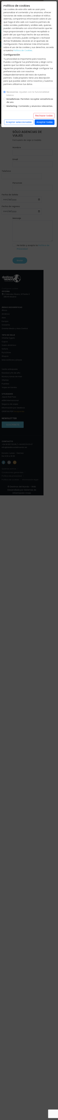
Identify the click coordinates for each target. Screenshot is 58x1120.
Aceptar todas (44, 122)
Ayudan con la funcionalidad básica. (27, 93)
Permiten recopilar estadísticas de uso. (29, 101)
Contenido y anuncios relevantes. (29, 106)
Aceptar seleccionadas (19, 122)
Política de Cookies (23, 50)
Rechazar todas (44, 115)
